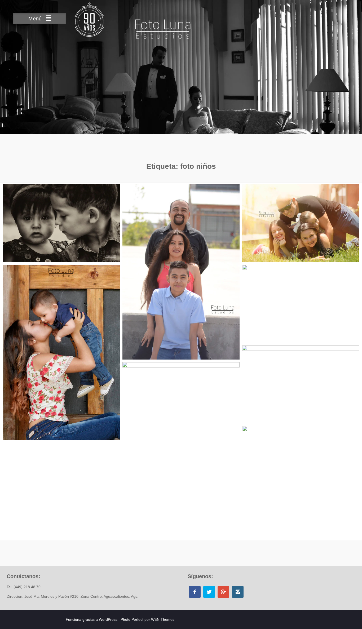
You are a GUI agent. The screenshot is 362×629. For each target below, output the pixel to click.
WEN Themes (162, 619)
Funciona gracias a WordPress (91, 619)
